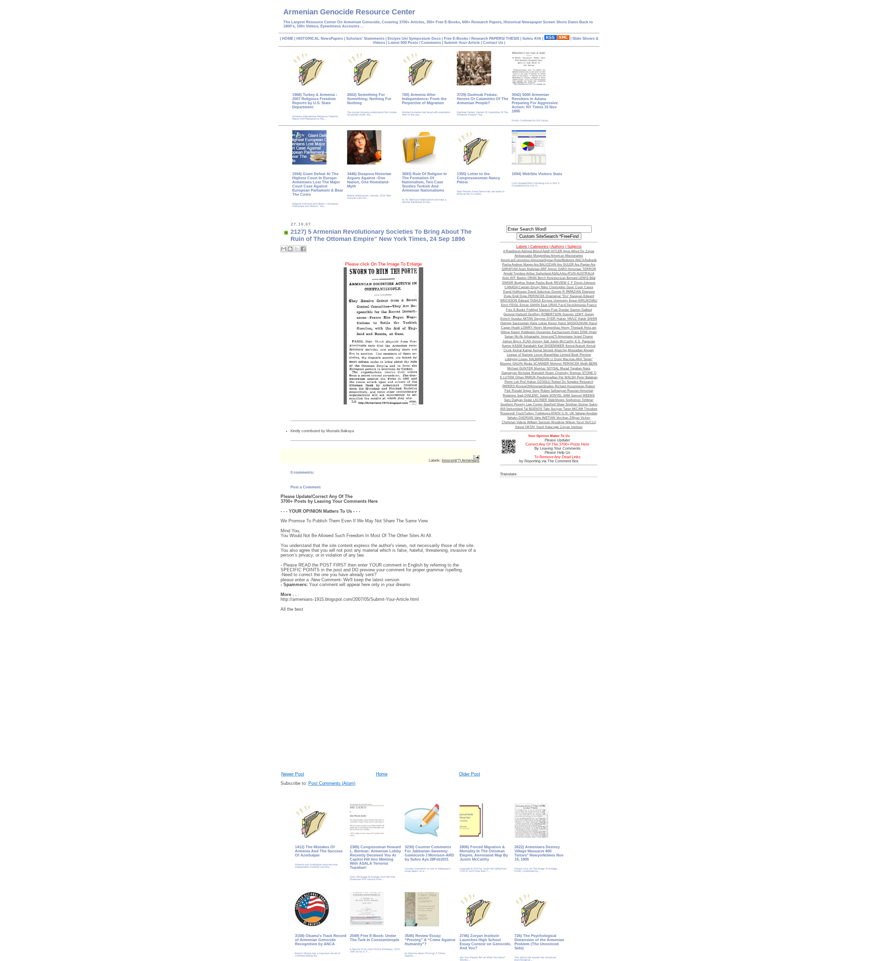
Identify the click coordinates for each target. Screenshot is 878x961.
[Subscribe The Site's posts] (556, 38)
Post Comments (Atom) (331, 783)
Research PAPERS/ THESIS (495, 38)
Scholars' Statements (365, 38)
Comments (430, 42)
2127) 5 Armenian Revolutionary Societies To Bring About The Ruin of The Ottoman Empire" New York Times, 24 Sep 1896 (381, 235)
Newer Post (292, 774)
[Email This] (283, 248)
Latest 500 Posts (403, 42)
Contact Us (493, 42)
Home (382, 774)
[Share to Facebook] (303, 248)
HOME (288, 38)
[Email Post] (476, 457)
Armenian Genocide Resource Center (349, 12)
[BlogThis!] (290, 248)
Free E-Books (456, 38)
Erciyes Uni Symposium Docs (415, 38)
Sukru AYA (532, 38)
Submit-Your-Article (462, 42)
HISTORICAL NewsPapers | (321, 38)
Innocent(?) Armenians (460, 460)
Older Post (469, 774)
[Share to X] (296, 248)
